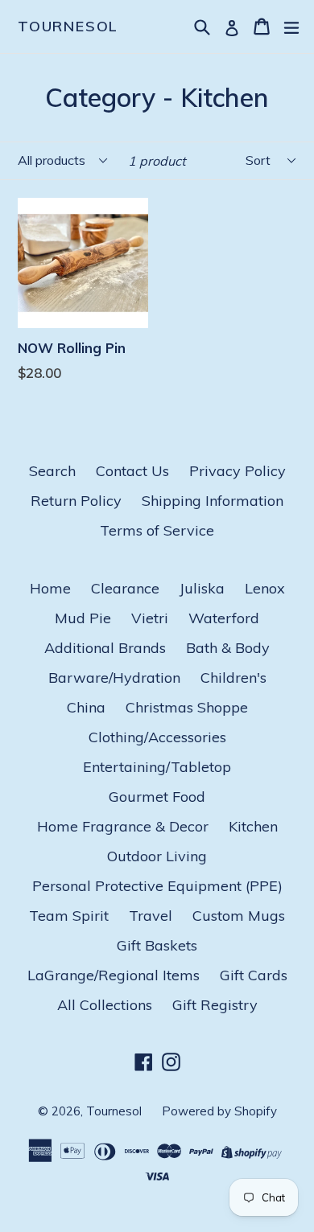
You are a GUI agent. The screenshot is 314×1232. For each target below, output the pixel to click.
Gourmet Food (157, 796)
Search (52, 471)
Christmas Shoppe (187, 707)
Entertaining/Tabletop (157, 767)
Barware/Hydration (114, 677)
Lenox (265, 588)
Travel (150, 915)
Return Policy (76, 500)
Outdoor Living (157, 856)
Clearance (125, 588)
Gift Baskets (157, 945)
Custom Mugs (238, 915)
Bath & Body (228, 648)
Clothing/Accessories (157, 737)
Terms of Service (157, 530)
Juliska (202, 588)
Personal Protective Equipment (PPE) (157, 886)
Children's (233, 677)
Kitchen (253, 826)
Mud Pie (83, 618)
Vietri (149, 618)
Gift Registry (215, 1005)
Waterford (223, 618)
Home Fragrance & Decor (123, 826)
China (86, 707)
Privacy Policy (237, 471)
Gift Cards (253, 975)
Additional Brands (105, 648)
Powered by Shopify (219, 1111)
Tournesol (68, 26)
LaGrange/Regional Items (113, 975)
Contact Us (132, 471)
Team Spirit (69, 915)
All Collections (104, 1005)
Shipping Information (212, 500)
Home (50, 588)
